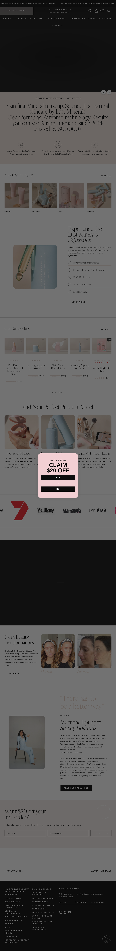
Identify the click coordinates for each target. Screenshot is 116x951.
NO (58, 489)
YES (58, 477)
